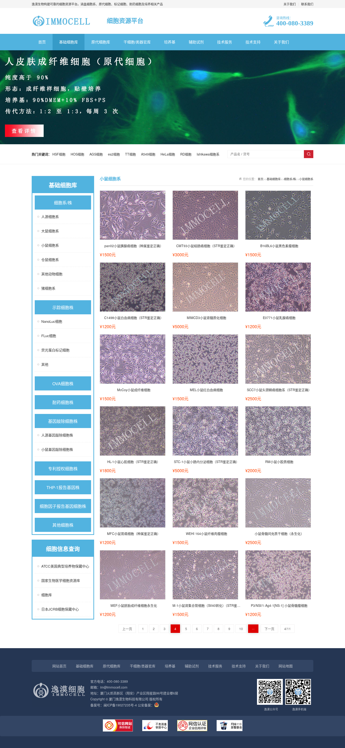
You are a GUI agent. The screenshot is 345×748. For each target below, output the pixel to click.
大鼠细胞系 (50, 230)
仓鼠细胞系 (50, 259)
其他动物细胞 (51, 273)
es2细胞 (115, 154)
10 (241, 628)
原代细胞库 (100, 42)
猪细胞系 (48, 288)
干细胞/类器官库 (137, 42)
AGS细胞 (97, 154)
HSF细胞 (59, 154)
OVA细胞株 (62, 383)
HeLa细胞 (169, 154)
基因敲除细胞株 (63, 421)
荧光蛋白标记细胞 (55, 349)
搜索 (308, 154)
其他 (44, 364)
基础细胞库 (68, 42)
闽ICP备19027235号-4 (120, 705)
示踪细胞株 (62, 307)
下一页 (269, 628)
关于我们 (290, 4)
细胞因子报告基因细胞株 (63, 506)
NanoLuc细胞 (51, 321)
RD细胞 (186, 154)
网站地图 (286, 665)
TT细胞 (131, 154)
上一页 (127, 628)
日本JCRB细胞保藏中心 (60, 609)
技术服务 (224, 42)
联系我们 (307, 4)
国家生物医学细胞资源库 (60, 580)
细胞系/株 (63, 202)
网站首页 (59, 665)
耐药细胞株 (62, 402)
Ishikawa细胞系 (208, 154)
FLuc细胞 (48, 335)
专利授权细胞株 (63, 468)
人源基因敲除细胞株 (57, 434)
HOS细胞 (78, 154)
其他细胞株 (62, 525)
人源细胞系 (50, 216)
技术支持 (253, 42)
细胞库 (46, 594)
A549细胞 (149, 154)
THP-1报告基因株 (63, 487)
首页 (42, 42)
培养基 (169, 42)
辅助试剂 (196, 42)
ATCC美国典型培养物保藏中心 (65, 566)
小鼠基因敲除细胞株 (57, 449)
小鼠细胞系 (50, 245)
